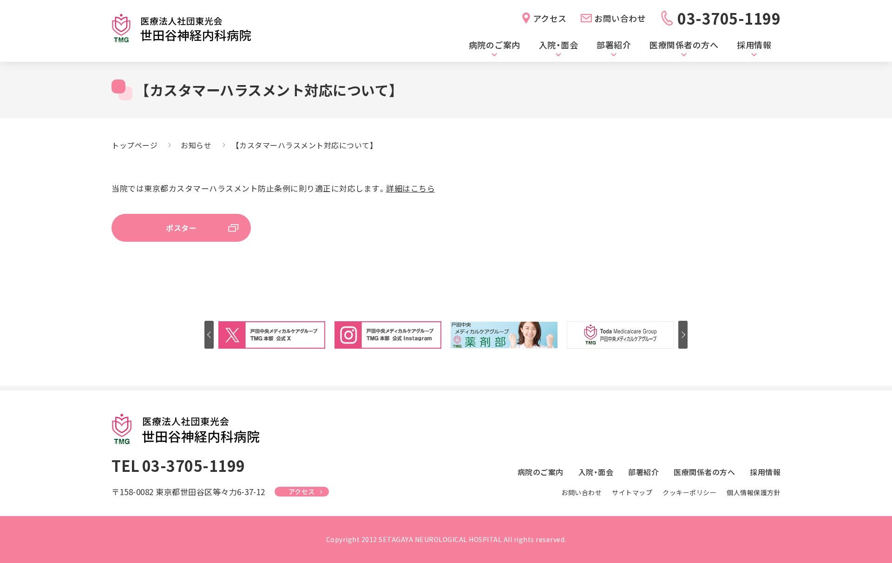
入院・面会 (558, 45)
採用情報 (754, 45)
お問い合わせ (620, 18)
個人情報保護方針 (753, 492)
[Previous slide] (209, 335)
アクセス (550, 18)
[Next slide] (683, 335)
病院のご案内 (494, 45)
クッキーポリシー (689, 492)
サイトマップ (632, 492)
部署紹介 (614, 45)
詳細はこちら (410, 188)
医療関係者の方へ (683, 45)
